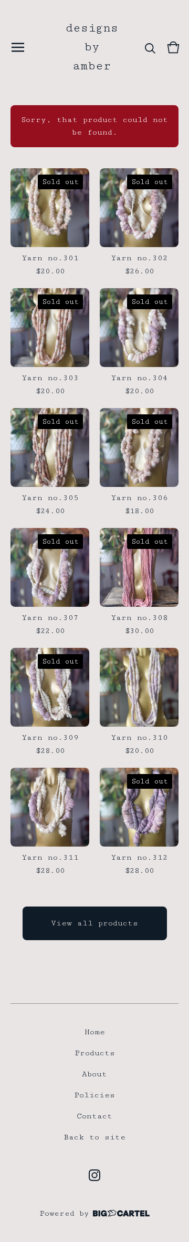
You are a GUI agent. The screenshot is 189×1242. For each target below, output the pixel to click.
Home (95, 1031)
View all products (94, 923)
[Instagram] (94, 1175)
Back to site (94, 1137)
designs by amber (92, 47)
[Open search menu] (150, 47)
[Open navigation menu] (17, 47)
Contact (94, 1116)
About (94, 1074)
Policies (94, 1095)
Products (95, 1052)
